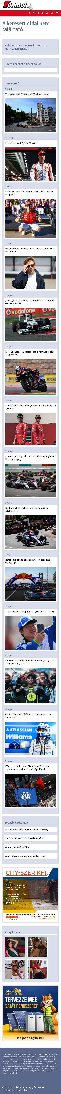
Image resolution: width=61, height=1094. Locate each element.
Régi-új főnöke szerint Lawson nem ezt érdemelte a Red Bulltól (30, 250)
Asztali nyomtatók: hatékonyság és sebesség (26, 829)
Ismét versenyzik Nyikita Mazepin (21, 142)
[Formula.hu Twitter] (34, 12)
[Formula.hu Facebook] (29, 12)
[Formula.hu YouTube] (47, 12)
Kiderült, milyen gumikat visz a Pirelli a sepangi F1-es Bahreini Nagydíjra (30, 458)
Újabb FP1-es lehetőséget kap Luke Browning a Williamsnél (28, 716)
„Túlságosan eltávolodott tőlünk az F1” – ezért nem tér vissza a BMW (30, 302)
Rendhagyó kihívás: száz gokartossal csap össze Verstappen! (28, 561)
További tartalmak (16, 822)
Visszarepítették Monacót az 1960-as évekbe (26, 94)
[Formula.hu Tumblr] (38, 12)
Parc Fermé (12, 83)
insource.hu (21, 1090)
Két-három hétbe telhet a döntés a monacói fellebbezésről (26, 509)
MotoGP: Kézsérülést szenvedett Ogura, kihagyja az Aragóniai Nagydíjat (30, 662)
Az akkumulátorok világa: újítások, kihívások (26, 856)
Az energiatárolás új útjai (17, 847)
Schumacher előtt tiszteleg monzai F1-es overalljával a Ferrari (30, 407)
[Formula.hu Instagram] (42, 12)
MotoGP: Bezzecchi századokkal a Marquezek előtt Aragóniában (29, 353)
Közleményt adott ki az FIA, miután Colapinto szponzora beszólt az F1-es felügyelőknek (27, 768)
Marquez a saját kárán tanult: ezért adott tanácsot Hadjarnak (29, 193)
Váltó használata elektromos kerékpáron (24, 838)
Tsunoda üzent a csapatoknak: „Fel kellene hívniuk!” (29, 611)
